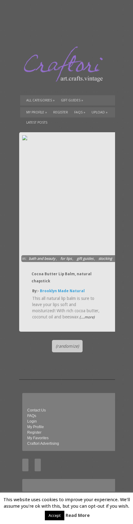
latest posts (36, 123)
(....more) (87, 317)
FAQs (79, 112)
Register (34, 432)
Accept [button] (55, 515)
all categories (40, 100)
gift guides (72, 100)
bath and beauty (42, 258)
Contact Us (36, 410)
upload (100, 112)
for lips (66, 258)
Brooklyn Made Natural (62, 291)
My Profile (36, 112)
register (60, 112)
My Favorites (38, 438)
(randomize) (67, 346)
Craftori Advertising (43, 443)
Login (32, 421)
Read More (78, 515)
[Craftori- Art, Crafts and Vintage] (65, 87)
